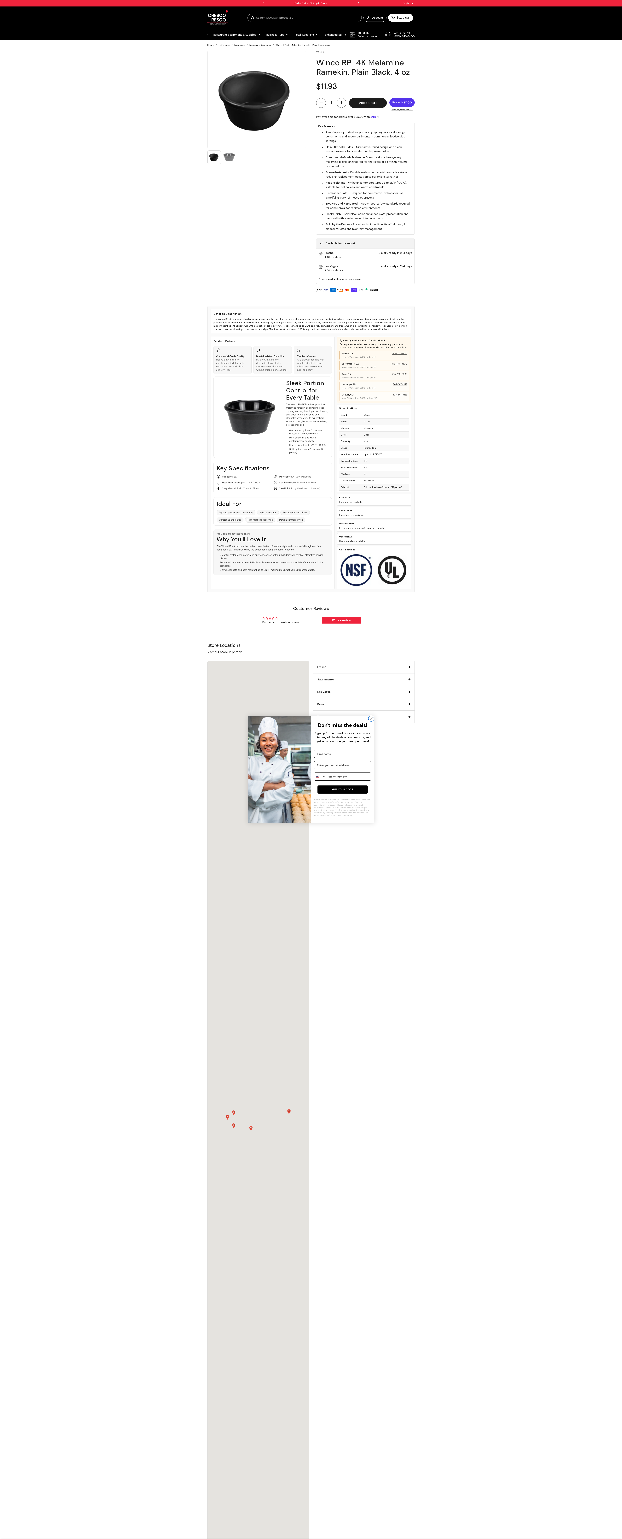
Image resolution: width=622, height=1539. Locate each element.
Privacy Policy (337, 815)
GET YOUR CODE (342, 789)
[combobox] (320, 776)
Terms (349, 815)
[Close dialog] (371, 718)
